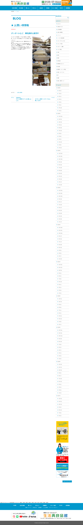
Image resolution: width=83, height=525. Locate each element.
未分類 (58, 66)
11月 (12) (60, 267)
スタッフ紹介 (54, 8)
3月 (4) (60, 104)
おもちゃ (59, 23)
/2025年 (58, 113)
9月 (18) (60, 161)
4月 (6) (60, 102)
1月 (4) (60, 358)
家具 (58, 55)
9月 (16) (60, 338)
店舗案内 (45, 505)
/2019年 (58, 327)
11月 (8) (60, 119)
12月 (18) (60, 227)
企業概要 (40, 507)
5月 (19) (60, 173)
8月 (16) (60, 238)
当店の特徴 (14, 8)
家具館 (47, 8)
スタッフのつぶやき (61, 40)
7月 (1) (60, 310)
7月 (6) (60, 412)
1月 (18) (60, 184)
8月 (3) (60, 90)
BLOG (61, 8)
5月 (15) (60, 247)
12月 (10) (60, 116)
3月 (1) (60, 287)
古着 (58, 52)
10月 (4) (60, 404)
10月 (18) (60, 159)
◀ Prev (12, 97)
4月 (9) (60, 139)
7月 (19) (60, 204)
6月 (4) (60, 415)
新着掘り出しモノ (60, 63)
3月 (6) (60, 390)
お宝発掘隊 (59, 29)
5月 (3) (60, 99)
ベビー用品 (59, 49)
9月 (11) (60, 124)
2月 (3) (60, 355)
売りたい (34, 8)
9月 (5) (60, 372)
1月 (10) (60, 258)
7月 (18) (60, 167)
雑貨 (58, 77)
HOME (12, 11)
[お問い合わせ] (56, 4)
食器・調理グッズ (60, 80)
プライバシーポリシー (53, 507)
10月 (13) (60, 335)
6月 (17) (60, 207)
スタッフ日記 (59, 43)
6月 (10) (60, 281)
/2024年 (58, 150)
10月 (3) (60, 301)
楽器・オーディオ (60, 72)
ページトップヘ (67, 481)
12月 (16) (60, 190)
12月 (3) (60, 364)
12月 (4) (60, 398)
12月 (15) (60, 153)
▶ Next (53, 97)
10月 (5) (60, 270)
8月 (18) (60, 164)
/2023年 (58, 187)
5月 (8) (60, 136)
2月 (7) (60, 256)
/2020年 (58, 295)
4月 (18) (60, 213)
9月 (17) (60, 236)
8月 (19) (60, 341)
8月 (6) (60, 307)
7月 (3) (60, 93)
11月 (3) (60, 367)
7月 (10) (60, 378)
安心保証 (21, 8)
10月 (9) (60, 122)
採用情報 (68, 8)
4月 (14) (60, 176)
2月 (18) (60, 218)
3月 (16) (60, 179)
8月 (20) (60, 127)
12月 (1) (60, 298)
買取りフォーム (28, 507)
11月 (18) (60, 156)
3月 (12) (60, 318)
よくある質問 (45, 507)
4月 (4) (60, 387)
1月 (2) (60, 110)
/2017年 (58, 395)
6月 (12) (60, 381)
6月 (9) (60, 133)
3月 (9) (60, 253)
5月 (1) (60, 284)
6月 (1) (60, 96)
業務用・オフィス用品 (61, 69)
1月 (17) (60, 221)
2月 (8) (60, 144)
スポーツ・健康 (60, 46)
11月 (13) (60, 230)
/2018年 (58, 361)
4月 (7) (60, 350)
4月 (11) (60, 315)
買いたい (28, 8)
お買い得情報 (19, 92)
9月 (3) (60, 273)
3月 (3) (60, 352)
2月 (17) (60, 181)
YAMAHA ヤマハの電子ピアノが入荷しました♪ (23, 99)
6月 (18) (60, 170)
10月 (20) (60, 233)
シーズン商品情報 (60, 38)
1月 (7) (60, 324)
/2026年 (58, 87)
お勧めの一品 (59, 26)
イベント (59, 35)
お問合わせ (35, 507)
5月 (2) (60, 347)
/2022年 (58, 224)
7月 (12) (60, 130)
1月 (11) (60, 147)
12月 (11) (60, 264)
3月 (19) (60, 216)
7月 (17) (60, 241)
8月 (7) (60, 375)
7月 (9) (60, 278)
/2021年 (58, 261)
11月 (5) (60, 401)
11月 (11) (60, 333)
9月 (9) (60, 407)
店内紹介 (59, 60)
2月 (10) (60, 107)
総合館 (41, 8)
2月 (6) (60, 290)
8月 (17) (60, 201)
